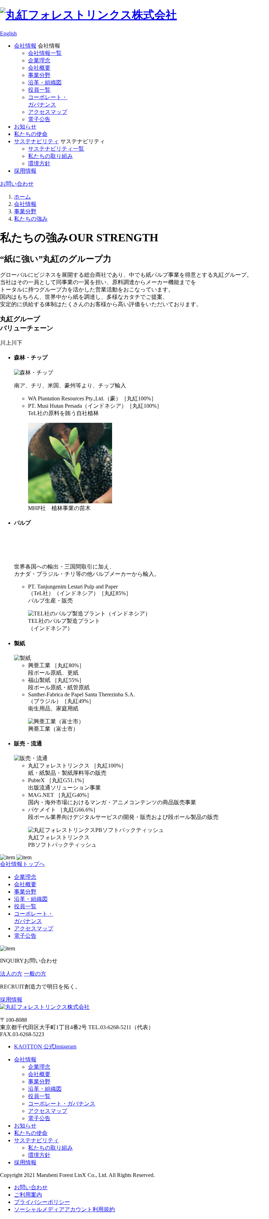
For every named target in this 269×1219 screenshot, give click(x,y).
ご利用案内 (28, 1195)
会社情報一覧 (45, 53)
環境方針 (39, 163)
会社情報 (25, 46)
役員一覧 (39, 90)
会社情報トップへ (22, 864)
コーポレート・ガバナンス (61, 1104)
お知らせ (25, 127)
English (8, 33)
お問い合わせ (17, 184)
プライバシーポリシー (42, 1202)
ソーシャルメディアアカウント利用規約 (64, 1209)
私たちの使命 (31, 134)
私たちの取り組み (50, 156)
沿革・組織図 (45, 82)
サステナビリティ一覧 (56, 149)
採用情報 (25, 171)
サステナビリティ (36, 141)
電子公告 (39, 119)
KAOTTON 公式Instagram (45, 1046)
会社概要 (39, 68)
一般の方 (35, 974)
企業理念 (39, 60)
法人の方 (11, 974)
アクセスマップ (47, 112)
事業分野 (39, 75)
